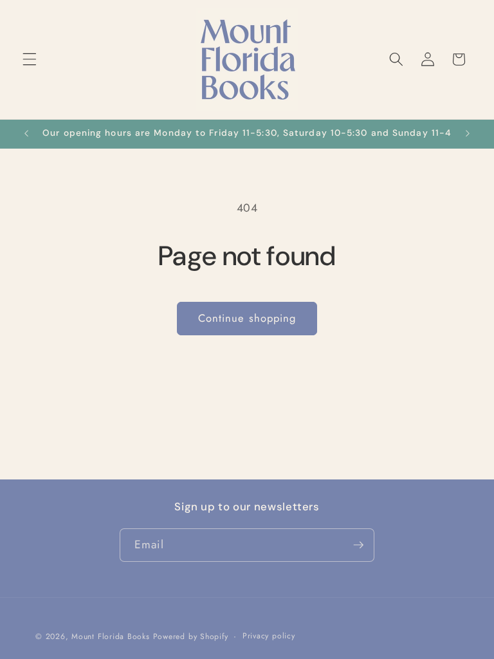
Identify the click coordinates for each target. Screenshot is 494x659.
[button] (29, 59)
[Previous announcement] (26, 134)
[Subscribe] (358, 545)
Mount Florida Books (110, 636)
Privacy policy (268, 636)
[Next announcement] (467, 134)
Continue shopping (247, 318)
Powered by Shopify (190, 636)
